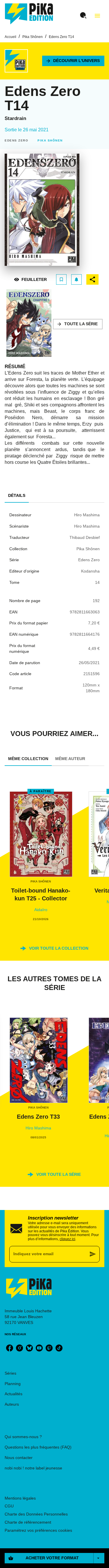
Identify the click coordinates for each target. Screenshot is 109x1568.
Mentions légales (20, 1498)
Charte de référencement (28, 1522)
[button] (73, 61)
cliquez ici (67, 1239)
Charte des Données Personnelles (36, 1514)
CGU (9, 1506)
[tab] (17, 496)
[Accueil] (29, 14)
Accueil (10, 37)
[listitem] (10, 1348)
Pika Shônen (32, 37)
